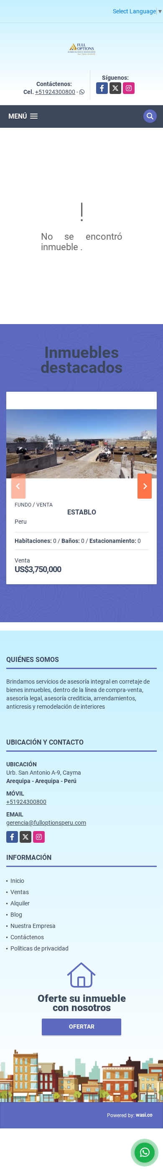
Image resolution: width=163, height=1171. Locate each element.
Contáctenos (27, 937)
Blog (16, 914)
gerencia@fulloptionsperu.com (46, 822)
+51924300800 (55, 92)
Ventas (19, 892)
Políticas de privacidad (39, 948)
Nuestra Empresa (33, 926)
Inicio (17, 880)
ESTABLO (81, 512)
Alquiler (20, 903)
